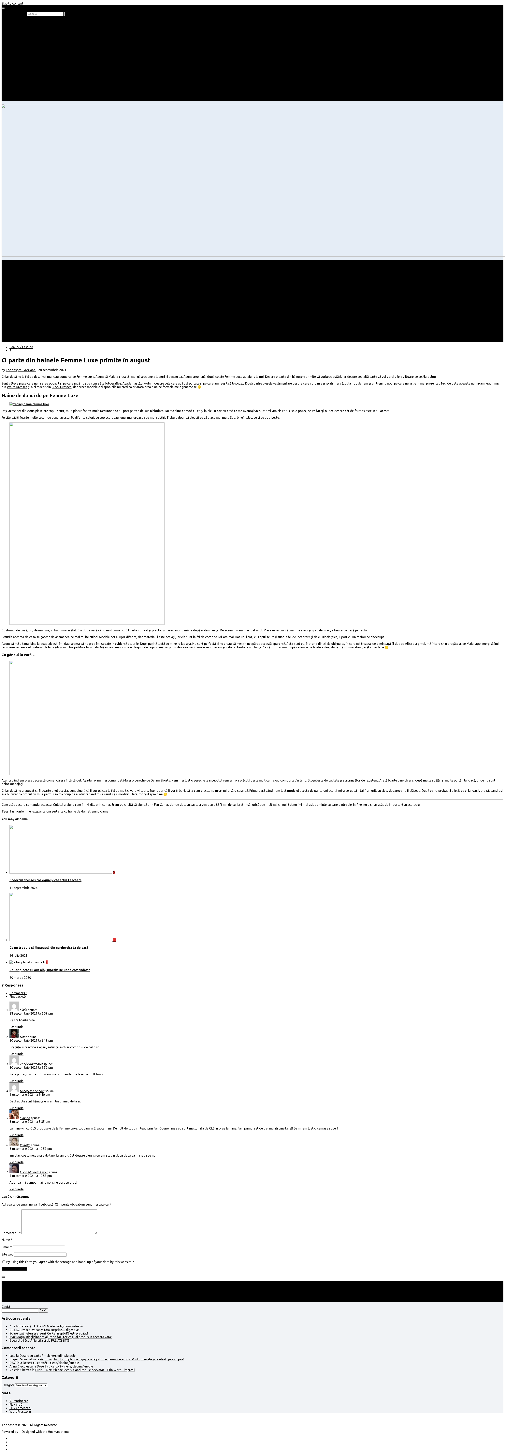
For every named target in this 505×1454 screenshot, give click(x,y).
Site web (7, 1254)
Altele (13, 63)
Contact (15, 99)
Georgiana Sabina (32, 1091)
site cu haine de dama (73, 811)
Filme (21, 81)
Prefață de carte (20, 21)
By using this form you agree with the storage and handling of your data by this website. (70, 1262)
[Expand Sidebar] (3, 1277)
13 (114, 940)
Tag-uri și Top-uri (29, 46)
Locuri (21, 88)
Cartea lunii (25, 42)
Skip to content (12, 3)
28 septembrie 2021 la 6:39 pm (31, 1013)
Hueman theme (58, 1431)
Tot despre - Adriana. (21, 370)
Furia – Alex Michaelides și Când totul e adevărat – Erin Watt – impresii (85, 1370)
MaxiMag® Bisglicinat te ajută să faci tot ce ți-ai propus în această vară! (60, 1337)
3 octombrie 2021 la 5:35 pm (29, 1121)
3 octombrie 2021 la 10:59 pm (30, 1148)
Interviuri (23, 38)
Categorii (8, 1385)
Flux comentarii (20, 1408)
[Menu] (3, 8)
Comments (18, 993)
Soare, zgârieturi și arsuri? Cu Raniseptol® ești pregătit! (48, 1333)
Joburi (21, 53)
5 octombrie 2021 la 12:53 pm (30, 1175)
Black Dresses (61, 387)
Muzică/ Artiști (27, 92)
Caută (6, 1306)
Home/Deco (25, 67)
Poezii (21, 35)
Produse (23, 85)
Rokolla (25, 1145)
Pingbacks (17, 996)
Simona (25, 1118)
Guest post (25, 74)
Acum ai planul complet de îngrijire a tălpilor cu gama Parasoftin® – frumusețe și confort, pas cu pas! (112, 1359)
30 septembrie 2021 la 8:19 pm (31, 1040)
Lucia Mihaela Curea (34, 1172)
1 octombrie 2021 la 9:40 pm (29, 1094)
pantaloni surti (47, 811)
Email (7, 1247)
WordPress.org (20, 1411)
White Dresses (17, 387)
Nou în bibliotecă (29, 31)
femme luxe (29, 811)
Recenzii (23, 24)
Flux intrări (16, 1404)
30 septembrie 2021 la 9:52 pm (31, 1067)
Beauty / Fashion (21, 56)
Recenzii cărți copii (30, 28)
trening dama (98, 811)
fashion (15, 811)
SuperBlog (24, 70)
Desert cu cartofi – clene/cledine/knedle (48, 1355)
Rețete (14, 60)
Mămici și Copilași (22, 49)
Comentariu (11, 1233)
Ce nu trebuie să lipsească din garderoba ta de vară (48, 947)
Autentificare (18, 1401)
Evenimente (25, 95)
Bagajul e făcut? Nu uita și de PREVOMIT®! (39, 1340)
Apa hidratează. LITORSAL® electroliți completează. (46, 1326)
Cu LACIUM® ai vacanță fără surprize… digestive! (44, 1330)
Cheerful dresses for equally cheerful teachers (45, 880)
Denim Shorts (160, 780)
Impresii (15, 78)
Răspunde (16, 1027)
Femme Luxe (233, 376)
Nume (7, 1239)
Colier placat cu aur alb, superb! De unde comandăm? (49, 970)
